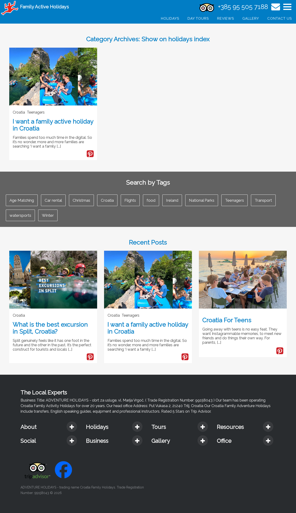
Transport (263, 200)
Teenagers (234, 200)
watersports (20, 215)
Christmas (81, 200)
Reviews (225, 18)
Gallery (250, 18)
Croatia (107, 200)
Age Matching (21, 200)
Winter (48, 215)
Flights (130, 200)
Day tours (198, 18)
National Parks (201, 200)
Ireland (172, 200)
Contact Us (279, 18)
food (151, 200)
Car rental (53, 200)
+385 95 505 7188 (243, 7)
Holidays (170, 18)
